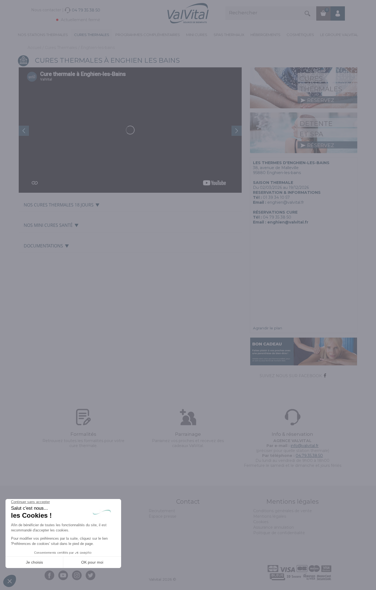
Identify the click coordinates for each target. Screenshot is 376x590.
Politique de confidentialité (279, 532)
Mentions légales (269, 516)
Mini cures (196, 34)
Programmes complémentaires (147, 34)
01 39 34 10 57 (276, 197)
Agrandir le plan (267, 328)
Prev (24, 131)
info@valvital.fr (304, 445)
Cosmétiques (300, 34)
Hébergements (265, 34)
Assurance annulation (273, 527)
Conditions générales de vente (282, 510)
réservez (320, 100)
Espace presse (162, 516)
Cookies (260, 521)
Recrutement (162, 510)
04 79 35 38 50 (277, 217)
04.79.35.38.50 (309, 455)
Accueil (35, 47)
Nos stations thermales (43, 34)
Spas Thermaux (229, 34)
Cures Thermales (91, 34)
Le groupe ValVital (339, 34)
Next (236, 131)
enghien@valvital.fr (285, 202)
